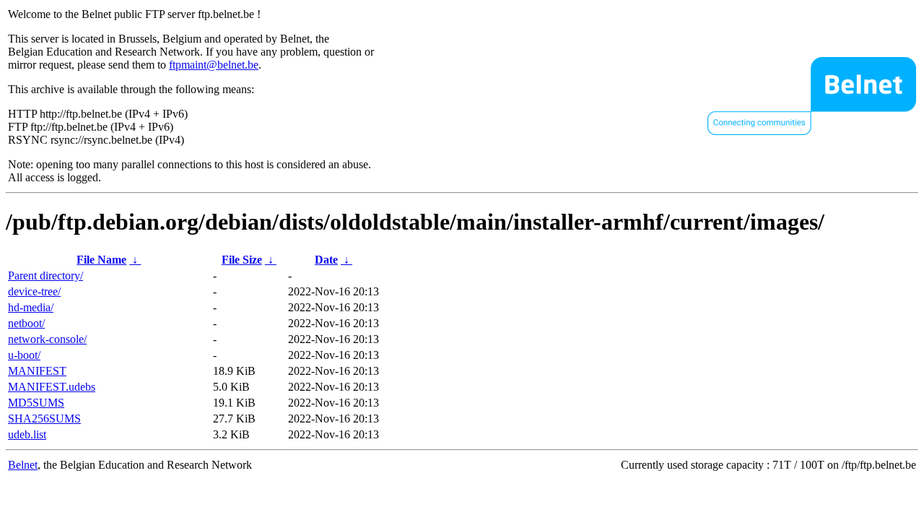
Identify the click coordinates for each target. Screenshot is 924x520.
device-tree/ (34, 291)
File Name (101, 260)
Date (326, 260)
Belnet (23, 465)
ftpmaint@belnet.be (213, 64)
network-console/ (47, 339)
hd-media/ (30, 307)
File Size (242, 260)
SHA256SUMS (44, 418)
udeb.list (27, 434)
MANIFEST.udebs (51, 387)
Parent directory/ (45, 275)
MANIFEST (37, 371)
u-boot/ (24, 355)
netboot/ (26, 323)
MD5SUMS (36, 402)
